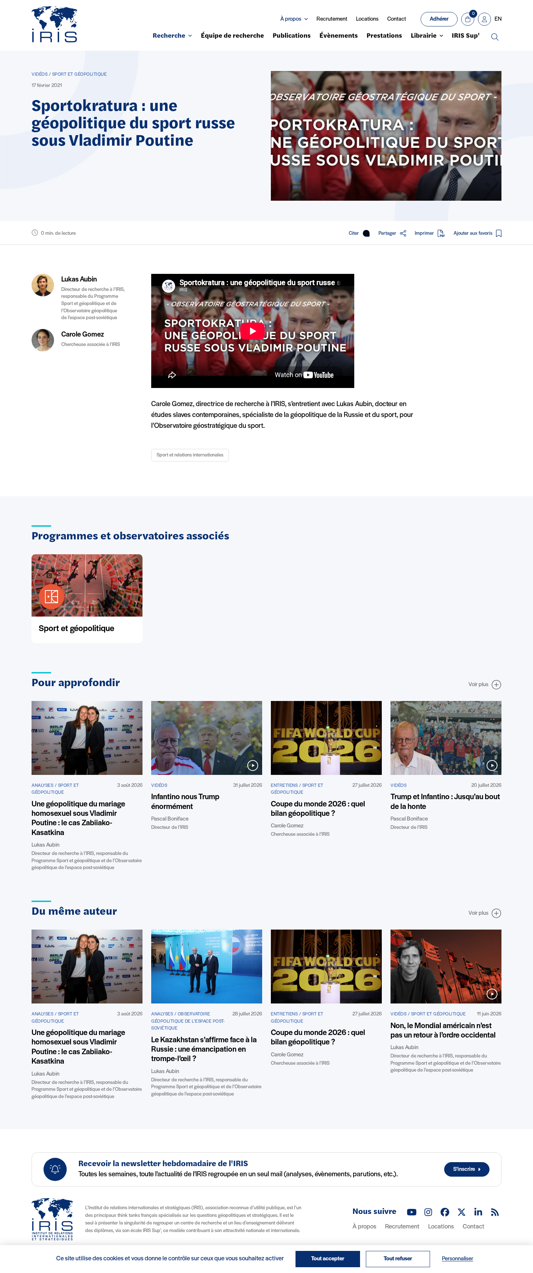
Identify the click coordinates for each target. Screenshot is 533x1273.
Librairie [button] (424, 36)
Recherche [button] (169, 36)
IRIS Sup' (466, 36)
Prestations (384, 36)
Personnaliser (457, 1259)
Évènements (338, 36)
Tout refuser (398, 1259)
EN (498, 19)
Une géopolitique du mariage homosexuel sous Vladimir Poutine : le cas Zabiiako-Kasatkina (78, 818)
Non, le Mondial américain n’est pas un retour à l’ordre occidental (443, 1031)
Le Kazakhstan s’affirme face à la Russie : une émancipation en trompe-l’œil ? (204, 1050)
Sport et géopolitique (76, 629)
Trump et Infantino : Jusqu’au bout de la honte (445, 802)
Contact (396, 19)
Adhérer (439, 19)
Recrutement (332, 19)
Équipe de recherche (232, 36)
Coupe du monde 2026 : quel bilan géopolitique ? (318, 809)
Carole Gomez (82, 334)
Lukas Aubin (79, 279)
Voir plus (478, 685)
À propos (364, 1227)
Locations (367, 19)
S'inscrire (464, 1169)
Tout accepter (327, 1259)
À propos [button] (290, 19)
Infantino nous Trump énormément (185, 802)
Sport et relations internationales (190, 455)
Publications (292, 36)
